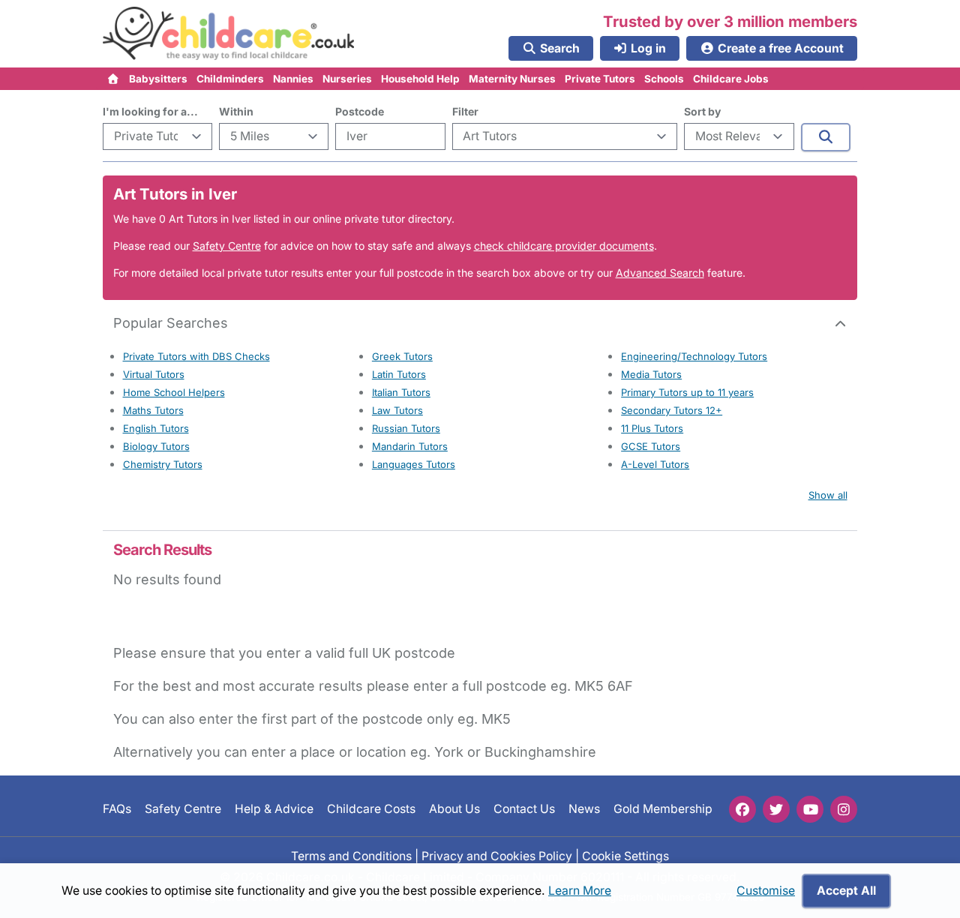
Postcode (359, 111)
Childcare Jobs (731, 79)
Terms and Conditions (351, 855)
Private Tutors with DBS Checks (196, 356)
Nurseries (347, 79)
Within (236, 111)
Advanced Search (660, 272)
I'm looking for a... (150, 111)
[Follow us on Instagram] (843, 809)
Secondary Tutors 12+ (671, 410)
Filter (465, 111)
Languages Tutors (413, 464)
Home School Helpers (174, 392)
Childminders (230, 79)
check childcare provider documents (564, 245)
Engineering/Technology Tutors (694, 356)
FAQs (117, 809)
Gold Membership (663, 809)
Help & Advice (274, 809)
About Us (454, 809)
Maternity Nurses (512, 79)
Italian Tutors (401, 392)
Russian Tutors (406, 428)
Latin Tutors (399, 374)
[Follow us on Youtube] (810, 809)
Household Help (420, 79)
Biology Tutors (156, 446)
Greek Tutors (402, 356)
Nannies (293, 79)
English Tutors (156, 428)
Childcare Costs (371, 809)
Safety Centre (227, 245)
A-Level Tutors (655, 464)
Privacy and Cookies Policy (497, 855)
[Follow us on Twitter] (776, 809)
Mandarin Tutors (410, 446)
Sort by (702, 111)
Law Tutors (397, 410)
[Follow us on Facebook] (742, 809)
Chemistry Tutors (162, 464)
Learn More (579, 891)
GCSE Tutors (650, 446)
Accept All (846, 891)
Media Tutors (651, 374)
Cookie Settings (625, 855)
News (584, 809)
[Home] (113, 78)
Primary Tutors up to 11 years (687, 392)
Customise (765, 891)
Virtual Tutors (153, 374)
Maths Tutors (153, 410)
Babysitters (158, 79)
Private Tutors (600, 79)
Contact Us (524, 809)
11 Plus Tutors (652, 428)
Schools (664, 79)
